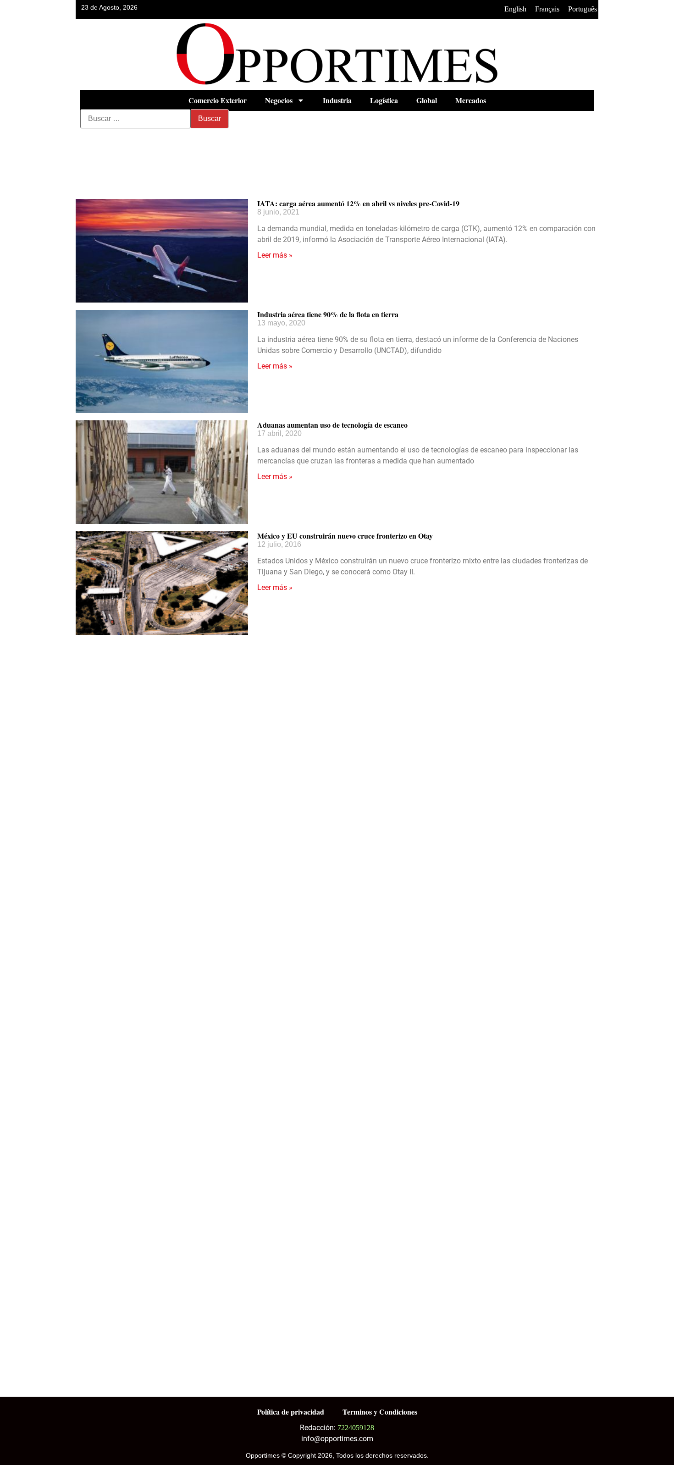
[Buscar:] (135, 118)
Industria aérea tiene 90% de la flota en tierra (327, 314)
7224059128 (355, 1428)
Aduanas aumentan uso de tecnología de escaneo (332, 424)
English (515, 9)
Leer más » (275, 255)
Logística (384, 100)
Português (582, 9)
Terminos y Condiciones (380, 1411)
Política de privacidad (290, 1411)
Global (426, 100)
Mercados (470, 100)
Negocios (279, 100)
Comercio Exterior (217, 100)
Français (547, 9)
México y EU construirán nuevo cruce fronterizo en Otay (345, 535)
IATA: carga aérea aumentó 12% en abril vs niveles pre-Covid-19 (358, 203)
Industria (337, 100)
